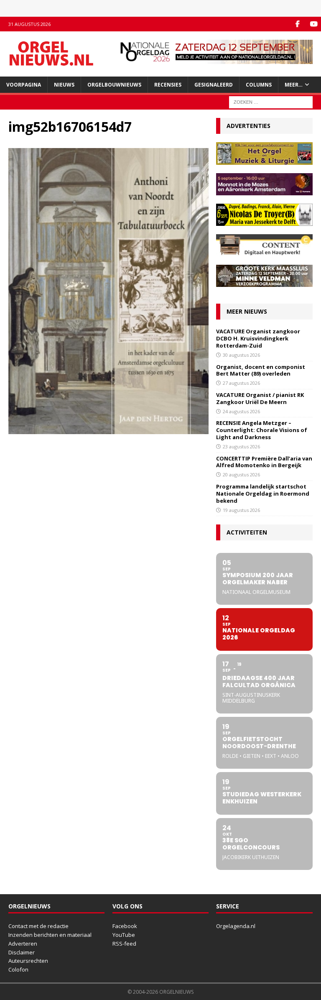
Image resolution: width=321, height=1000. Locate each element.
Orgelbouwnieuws (114, 84)
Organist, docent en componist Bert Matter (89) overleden (260, 370)
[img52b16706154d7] (108, 429)
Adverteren (22, 943)
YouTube (123, 935)
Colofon (18, 969)
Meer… (294, 84)
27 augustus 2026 (241, 383)
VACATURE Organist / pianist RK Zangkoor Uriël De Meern (260, 398)
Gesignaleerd (213, 84)
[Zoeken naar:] (271, 101)
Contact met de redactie (38, 926)
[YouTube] (313, 24)
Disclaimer (21, 952)
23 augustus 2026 (241, 446)
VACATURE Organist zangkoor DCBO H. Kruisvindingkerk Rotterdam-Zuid (258, 338)
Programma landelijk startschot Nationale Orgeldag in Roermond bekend (262, 493)
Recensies (167, 84)
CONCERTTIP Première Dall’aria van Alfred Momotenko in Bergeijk (264, 462)
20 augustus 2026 (241, 474)
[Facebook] (297, 24)
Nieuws (64, 84)
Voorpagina (23, 84)
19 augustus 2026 (241, 510)
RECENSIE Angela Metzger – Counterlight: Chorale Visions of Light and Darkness (261, 430)
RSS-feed (124, 943)
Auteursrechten (28, 960)
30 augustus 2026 (241, 355)
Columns (259, 84)
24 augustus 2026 (241, 411)
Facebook (124, 926)
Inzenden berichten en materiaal (50, 935)
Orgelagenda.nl (235, 926)
